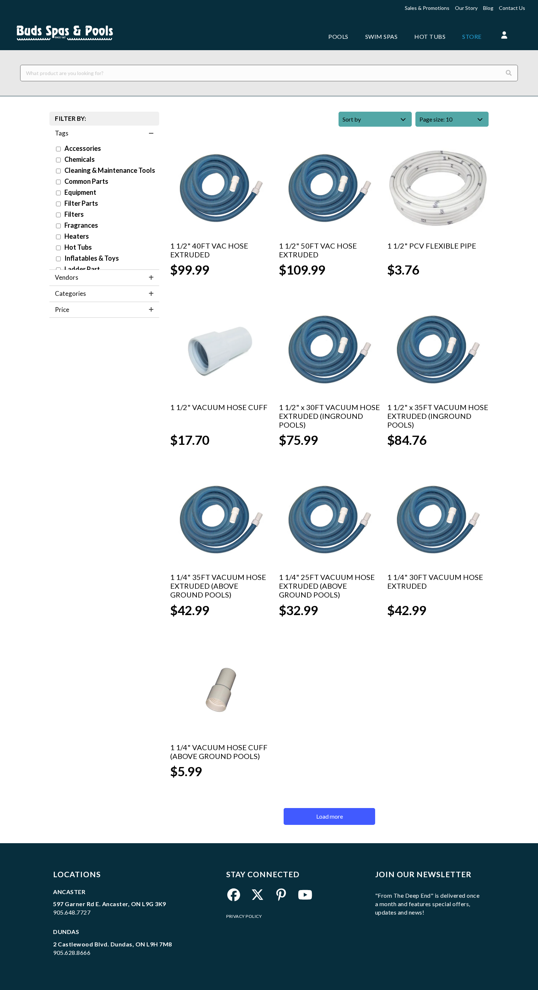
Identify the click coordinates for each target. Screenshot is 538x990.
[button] (504, 35)
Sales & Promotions (427, 8)
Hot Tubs (429, 36)
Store (472, 36)
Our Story (466, 8)
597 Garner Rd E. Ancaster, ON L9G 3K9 (109, 903)
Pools (338, 36)
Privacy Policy (244, 916)
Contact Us (512, 8)
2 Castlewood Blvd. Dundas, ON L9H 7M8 (112, 944)
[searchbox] (269, 73)
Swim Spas (381, 36)
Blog (488, 8)
